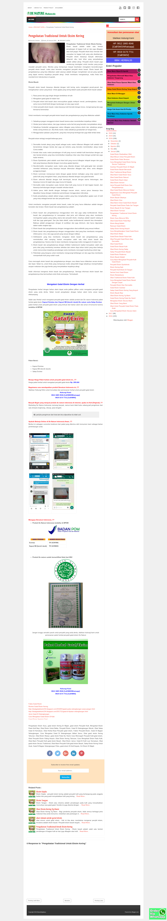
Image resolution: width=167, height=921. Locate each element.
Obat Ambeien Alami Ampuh (118, 98)
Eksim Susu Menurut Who (119, 218)
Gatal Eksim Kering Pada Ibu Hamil (122, 298)
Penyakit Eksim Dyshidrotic (120, 264)
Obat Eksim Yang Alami (118, 303)
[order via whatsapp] (157, 919)
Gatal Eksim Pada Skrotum (120, 159)
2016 (111, 316)
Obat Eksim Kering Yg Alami (47, 809)
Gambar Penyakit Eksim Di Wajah (122, 167)
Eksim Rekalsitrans (117, 275)
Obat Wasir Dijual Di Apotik (117, 71)
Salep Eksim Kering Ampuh (120, 228)
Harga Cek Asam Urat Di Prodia (119, 109)
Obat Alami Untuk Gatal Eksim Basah (123, 203)
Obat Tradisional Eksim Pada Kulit (122, 277)
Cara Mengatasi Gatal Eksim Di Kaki (42, 716)
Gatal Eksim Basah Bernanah (120, 169)
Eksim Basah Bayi (116, 293)
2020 (111, 133)
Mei (112, 149)
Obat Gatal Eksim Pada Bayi (120, 221)
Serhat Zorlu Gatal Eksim (119, 272)
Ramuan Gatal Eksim (117, 226)
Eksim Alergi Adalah (117, 223)
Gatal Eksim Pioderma (118, 254)
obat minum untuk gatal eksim (49, 818)
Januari (113, 151)
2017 (111, 313)
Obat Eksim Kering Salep (119, 249)
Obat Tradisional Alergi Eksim (120, 172)
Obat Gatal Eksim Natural (119, 177)
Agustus (114, 146)
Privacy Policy (48, 8)
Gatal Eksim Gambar (117, 288)
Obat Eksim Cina (116, 200)
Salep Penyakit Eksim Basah (120, 252)
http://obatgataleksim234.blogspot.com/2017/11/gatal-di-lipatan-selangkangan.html (58, 711)
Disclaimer (59, 8)
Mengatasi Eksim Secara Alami (121, 301)
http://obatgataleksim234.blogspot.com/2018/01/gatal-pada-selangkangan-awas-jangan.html (62, 709)
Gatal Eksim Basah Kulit (118, 246)
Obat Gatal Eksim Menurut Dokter (122, 190)
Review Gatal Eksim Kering (38, 706)
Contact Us (38, 8)
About (30, 8)
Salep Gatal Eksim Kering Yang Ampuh (122, 89)
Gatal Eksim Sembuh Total (38, 719)
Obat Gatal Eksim (116, 244)
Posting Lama (99, 900)
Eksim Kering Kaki (116, 267)
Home (32, 19)
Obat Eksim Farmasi (117, 210)
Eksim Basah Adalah (117, 257)
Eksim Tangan (42, 800)
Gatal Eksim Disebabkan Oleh (121, 154)
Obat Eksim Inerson (117, 182)
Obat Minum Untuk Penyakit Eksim (122, 157)
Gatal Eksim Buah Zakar (119, 180)
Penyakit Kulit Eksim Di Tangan (121, 270)
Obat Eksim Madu (116, 234)
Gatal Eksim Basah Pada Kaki (121, 236)
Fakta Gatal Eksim (35, 704)
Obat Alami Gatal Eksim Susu (120, 175)
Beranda (67, 900)
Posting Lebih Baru (34, 900)
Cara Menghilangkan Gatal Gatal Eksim (124, 231)
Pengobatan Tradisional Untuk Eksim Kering (54, 826)
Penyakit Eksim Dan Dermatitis (121, 285)
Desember (115, 141)
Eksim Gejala (41, 791)
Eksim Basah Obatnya (118, 197)
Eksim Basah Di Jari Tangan (120, 208)
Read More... (81, 796)
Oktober (114, 144)
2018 (111, 138)
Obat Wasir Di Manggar (116, 93)
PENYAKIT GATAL (65, 40)
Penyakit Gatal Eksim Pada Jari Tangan (124, 205)
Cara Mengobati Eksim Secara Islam (123, 311)
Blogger (130, 320)
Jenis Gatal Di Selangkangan (39, 714)
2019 (111, 136)
